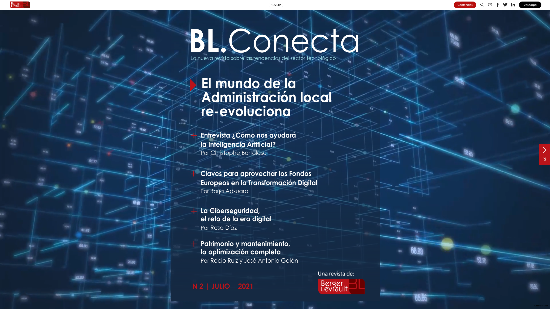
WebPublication (541, 306)
